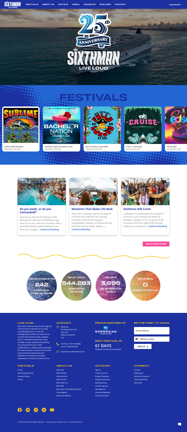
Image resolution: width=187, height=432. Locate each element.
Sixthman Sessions (141, 376)
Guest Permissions (102, 379)
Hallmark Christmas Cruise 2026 (108, 349)
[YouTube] (52, 410)
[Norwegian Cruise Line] (105, 330)
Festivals (32, 4)
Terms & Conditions (74, 422)
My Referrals (100, 389)
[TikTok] (44, 410)
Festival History (24, 376)
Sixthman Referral (63, 395)
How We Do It (62, 376)
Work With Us (61, 382)
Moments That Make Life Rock (92, 209)
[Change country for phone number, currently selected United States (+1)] (136, 339)
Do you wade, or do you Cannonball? (35, 210)
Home (20, 370)
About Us (48, 4)
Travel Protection (102, 395)
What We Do (61, 373)
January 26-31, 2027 (133, 149)
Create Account (101, 373)
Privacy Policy (50, 422)
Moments (90, 4)
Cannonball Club (140, 379)
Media (76, 4)
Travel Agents (61, 392)
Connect (141, 365)
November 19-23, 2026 (53, 149)
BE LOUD (60, 386)
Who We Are (61, 379)
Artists (63, 4)
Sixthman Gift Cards (137, 209)
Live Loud (26, 323)
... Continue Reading (48, 229)
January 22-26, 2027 (93, 149)
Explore (105, 4)
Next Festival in (108, 341)
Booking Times (101, 382)
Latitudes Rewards (102, 392)
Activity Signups (101, 386)
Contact (120, 4)
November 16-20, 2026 (12, 149)
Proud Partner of (110, 323)
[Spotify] (28, 410)
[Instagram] (36, 410)
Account (175, 5)
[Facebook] (20, 410)
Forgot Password (102, 376)
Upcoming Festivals (25, 373)
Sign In (98, 370)
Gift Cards (138, 382)
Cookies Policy (61, 422)
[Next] (183, 129)
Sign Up (141, 346)
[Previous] (4, 129)
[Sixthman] (12, 4)
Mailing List (138, 373)
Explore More (156, 244)
